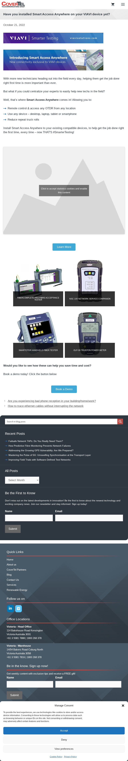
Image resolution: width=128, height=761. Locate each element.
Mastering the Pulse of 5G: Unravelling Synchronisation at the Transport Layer (49, 455)
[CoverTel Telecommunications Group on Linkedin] (10, 608)
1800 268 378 (34, 638)
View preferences (64, 748)
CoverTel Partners (16, 569)
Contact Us (13, 579)
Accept (64, 730)
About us (11, 564)
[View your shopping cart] (113, 4)
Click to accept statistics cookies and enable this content (64, 190)
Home (10, 559)
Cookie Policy (56, 757)
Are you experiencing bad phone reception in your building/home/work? (52, 401)
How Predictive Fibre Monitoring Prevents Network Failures (39, 445)
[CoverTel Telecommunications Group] (13, 4)
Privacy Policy (70, 757)
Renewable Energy (17, 590)
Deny (64, 739)
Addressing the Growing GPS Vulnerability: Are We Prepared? (41, 450)
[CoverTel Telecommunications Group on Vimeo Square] (18, 608)
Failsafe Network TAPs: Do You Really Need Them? (35, 441)
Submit (12, 528)
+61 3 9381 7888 (16, 638)
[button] (123, 705)
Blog (9, 574)
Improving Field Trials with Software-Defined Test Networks (39, 459)
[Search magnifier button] (120, 421)
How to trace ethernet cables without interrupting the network (46, 406)
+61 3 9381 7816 (16, 657)
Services (11, 584)
